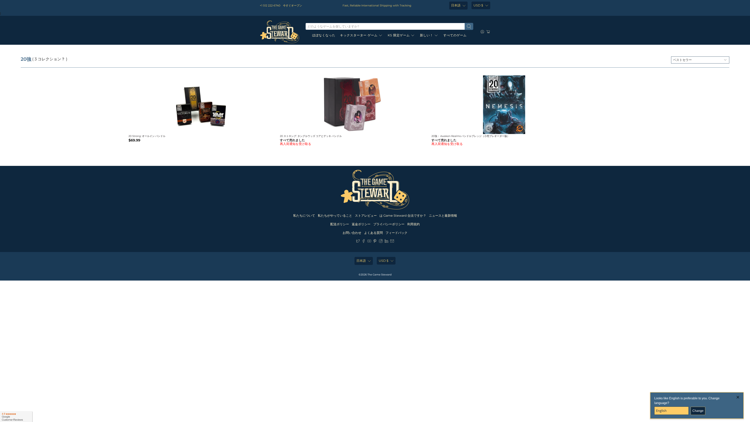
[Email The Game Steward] (392, 242)
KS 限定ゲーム (399, 35)
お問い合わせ (352, 233)
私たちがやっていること (335, 215)
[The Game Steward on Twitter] (358, 242)
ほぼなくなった (323, 35)
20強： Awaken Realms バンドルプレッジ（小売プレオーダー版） (470, 136)
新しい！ (426, 35)
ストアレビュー (366, 215)
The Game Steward (379, 274)
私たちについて (304, 215)
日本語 (456, 5)
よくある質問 (373, 233)
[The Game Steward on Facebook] (363, 242)
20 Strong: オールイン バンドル (147, 136)
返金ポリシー (361, 224)
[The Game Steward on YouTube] (369, 242)
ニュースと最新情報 (443, 215)
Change (698, 410)
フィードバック (396, 233)
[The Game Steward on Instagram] (381, 242)
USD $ (478, 5)
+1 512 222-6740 (270, 5)
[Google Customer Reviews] (16, 416)
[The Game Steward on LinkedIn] (386, 242)
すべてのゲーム (455, 35)
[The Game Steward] (279, 32)
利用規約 (413, 224)
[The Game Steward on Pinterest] (375, 242)
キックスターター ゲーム (359, 35)
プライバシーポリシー (388, 224)
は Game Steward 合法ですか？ (402, 215)
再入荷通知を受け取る (295, 144)
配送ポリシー (339, 224)
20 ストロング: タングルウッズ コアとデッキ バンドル (311, 136)
